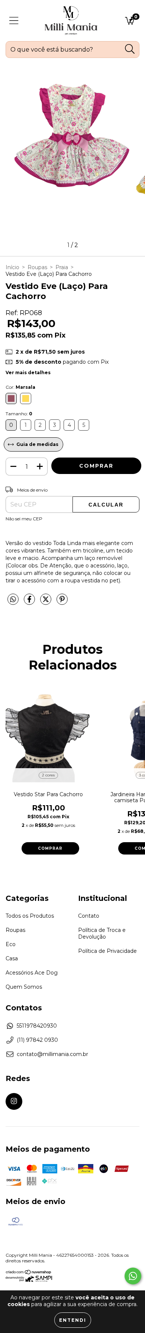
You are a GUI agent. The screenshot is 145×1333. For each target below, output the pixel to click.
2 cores (48, 775)
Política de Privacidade (107, 951)
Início (12, 267)
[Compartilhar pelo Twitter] (46, 602)
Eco (11, 944)
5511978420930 (37, 1025)
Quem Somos (24, 986)
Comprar (50, 848)
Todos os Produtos (30, 915)
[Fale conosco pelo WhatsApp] (133, 1276)
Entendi (72, 1320)
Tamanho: (19, 413)
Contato (88, 915)
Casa (12, 958)
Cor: (20, 387)
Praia (61, 267)
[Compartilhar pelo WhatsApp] (13, 600)
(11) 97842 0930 (37, 1040)
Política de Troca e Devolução (102, 933)
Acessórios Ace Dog (32, 972)
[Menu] (14, 21)
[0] (129, 22)
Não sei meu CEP (24, 518)
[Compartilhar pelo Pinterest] (62, 602)
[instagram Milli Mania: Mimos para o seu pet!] (14, 1101)
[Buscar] (130, 49)
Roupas (37, 267)
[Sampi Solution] (29, 1280)
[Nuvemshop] (29, 1273)
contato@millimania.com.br (52, 1054)
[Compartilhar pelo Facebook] (30, 602)
